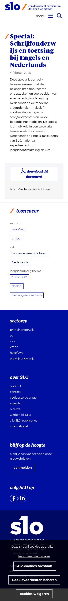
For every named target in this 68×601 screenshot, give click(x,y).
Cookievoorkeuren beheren (34, 580)
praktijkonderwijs (22, 358)
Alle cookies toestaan (34, 566)
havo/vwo (18, 229)
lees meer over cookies (34, 556)
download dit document (37, 173)
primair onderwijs (22, 329)
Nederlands (20, 262)
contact (15, 392)
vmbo (16, 238)
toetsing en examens (27, 295)
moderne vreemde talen (29, 253)
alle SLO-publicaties (23, 420)
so (11, 335)
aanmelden (24, 469)
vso (12, 341)
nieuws (15, 409)
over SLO (16, 386)
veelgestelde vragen (24, 397)
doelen (17, 286)
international (19, 426)
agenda (15, 403)
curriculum (19, 277)
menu (41, 16)
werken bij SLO (20, 414)
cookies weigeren (34, 594)
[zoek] (59, 15)
